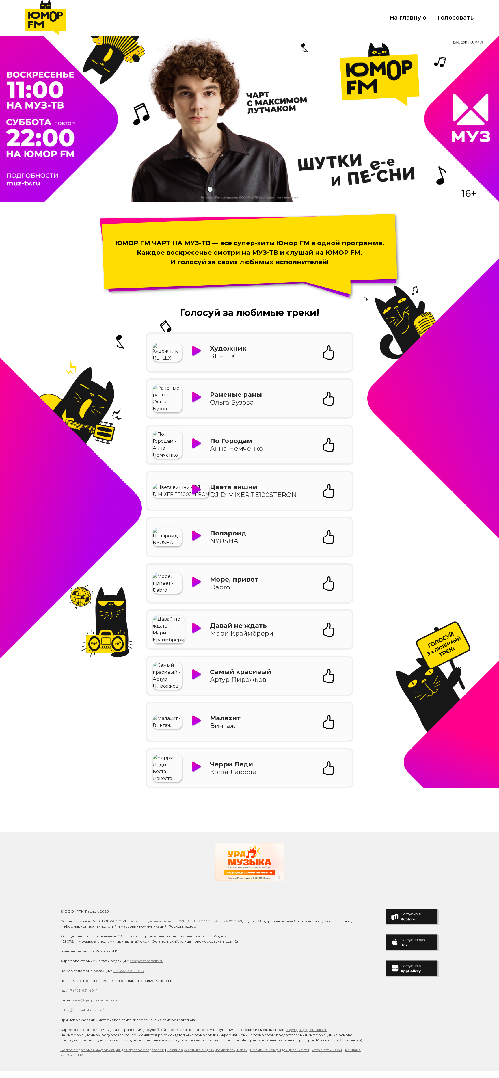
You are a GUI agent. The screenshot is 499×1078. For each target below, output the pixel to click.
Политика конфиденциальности (279, 1050)
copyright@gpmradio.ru (306, 1029)
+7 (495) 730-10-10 (128, 971)
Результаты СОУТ (327, 1050)
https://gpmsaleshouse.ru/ (82, 1010)
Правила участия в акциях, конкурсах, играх (207, 1050)
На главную (408, 17)
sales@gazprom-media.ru (95, 1000)
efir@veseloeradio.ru (146, 961)
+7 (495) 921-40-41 (83, 990)
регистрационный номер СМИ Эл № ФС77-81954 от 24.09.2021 (185, 921)
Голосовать (456, 17)
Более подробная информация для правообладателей (112, 1050)
